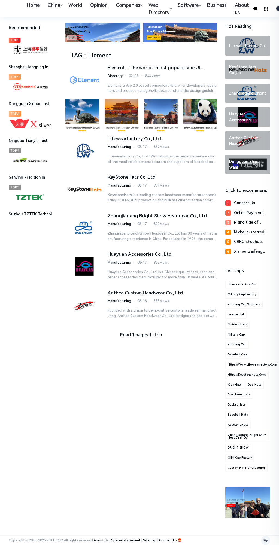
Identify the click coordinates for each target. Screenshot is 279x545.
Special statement (126, 540)
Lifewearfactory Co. (242, 284)
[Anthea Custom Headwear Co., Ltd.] (84, 305)
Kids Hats (235, 384)
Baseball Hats (238, 414)
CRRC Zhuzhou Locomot (248, 242)
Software (188, 5)
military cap (236, 334)
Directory (115, 76)
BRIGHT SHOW (238, 447)
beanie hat (236, 314)
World (75, 5)
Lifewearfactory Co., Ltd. (135, 138)
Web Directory (158, 8)
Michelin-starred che (249, 232)
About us (242, 8)
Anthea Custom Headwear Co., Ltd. (146, 293)
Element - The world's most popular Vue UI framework (154, 68)
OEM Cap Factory (240, 457)
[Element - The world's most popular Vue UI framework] (84, 80)
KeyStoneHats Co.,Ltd (132, 177)
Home (33, 5)
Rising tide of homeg (246, 222)
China (54, 5)
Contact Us (244, 203)
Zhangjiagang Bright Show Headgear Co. (247, 436)
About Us (101, 540)
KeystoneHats (238, 425)
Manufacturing (119, 147)
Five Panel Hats (239, 394)
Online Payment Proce (248, 213)
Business (217, 5)
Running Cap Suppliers (244, 304)
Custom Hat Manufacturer (246, 468)
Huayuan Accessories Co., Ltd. (140, 254)
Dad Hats (254, 384)
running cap (237, 344)
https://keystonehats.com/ (247, 374)
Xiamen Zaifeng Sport (248, 251)
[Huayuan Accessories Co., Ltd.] (84, 266)
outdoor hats (237, 324)
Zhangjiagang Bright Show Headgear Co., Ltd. (158, 215)
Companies (128, 5)
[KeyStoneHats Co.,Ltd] (84, 189)
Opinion (99, 5)
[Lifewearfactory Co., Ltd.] (84, 151)
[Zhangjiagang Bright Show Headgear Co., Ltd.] (84, 228)
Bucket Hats (236, 404)
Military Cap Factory (242, 294)
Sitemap (150, 540)
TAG (76, 55)
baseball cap (237, 354)
